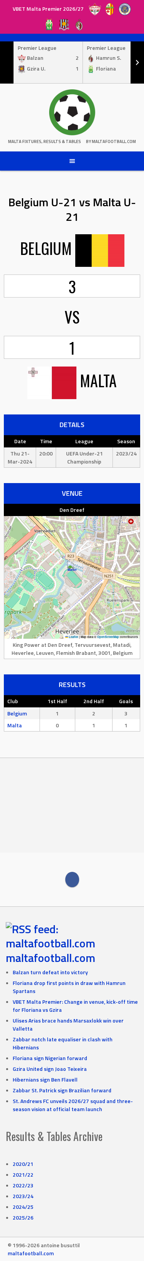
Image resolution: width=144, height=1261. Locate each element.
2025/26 (23, 1217)
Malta (14, 725)
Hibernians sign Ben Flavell (45, 1079)
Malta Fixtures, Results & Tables (44, 141)
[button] (72, 569)
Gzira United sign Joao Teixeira (50, 1069)
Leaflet (73, 637)
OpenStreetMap (108, 637)
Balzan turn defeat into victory (50, 972)
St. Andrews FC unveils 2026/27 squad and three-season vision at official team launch (73, 1105)
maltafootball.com (50, 958)
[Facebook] (72, 879)
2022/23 (23, 1185)
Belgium (17, 713)
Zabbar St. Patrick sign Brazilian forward (62, 1090)
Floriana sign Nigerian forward (50, 1058)
